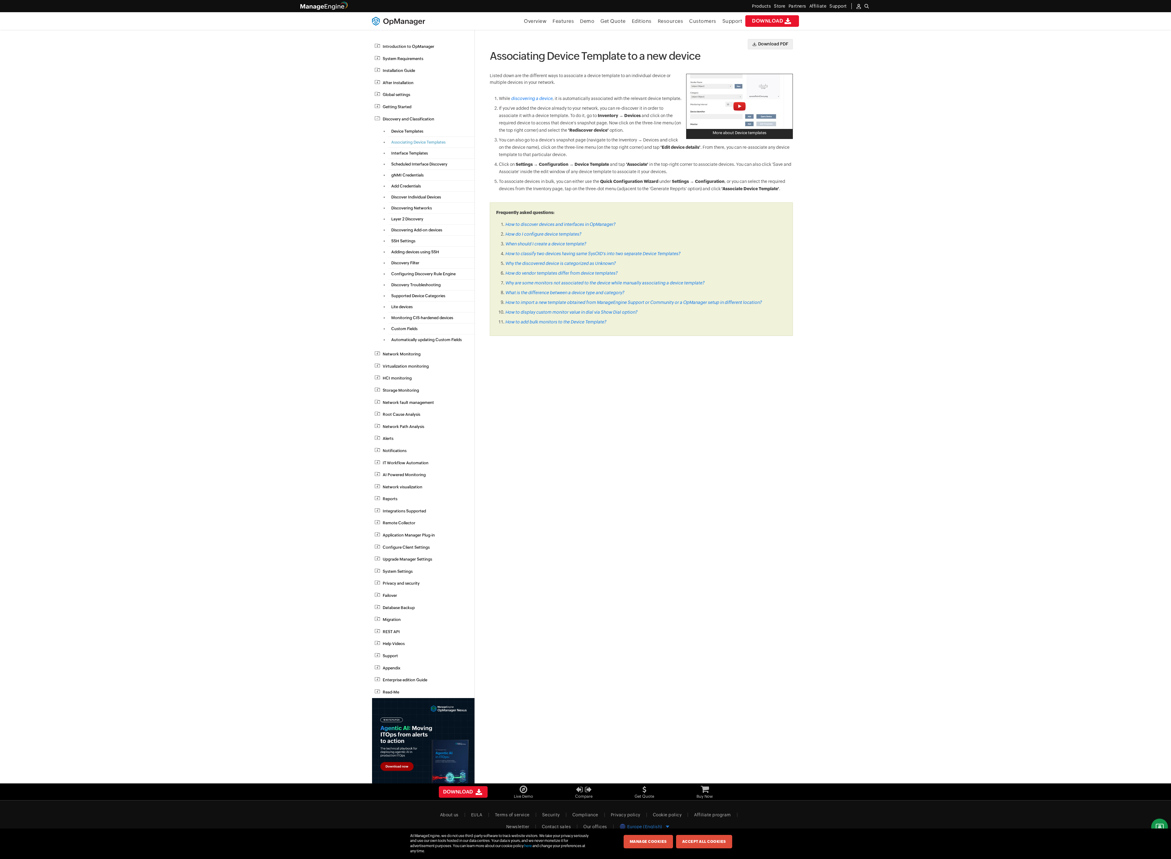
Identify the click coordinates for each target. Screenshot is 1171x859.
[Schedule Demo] (1159, 827)
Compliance (585, 815)
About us (449, 815)
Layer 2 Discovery (407, 219)
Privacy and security (401, 583)
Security (551, 815)
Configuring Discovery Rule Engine (423, 274)
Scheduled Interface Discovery (419, 164)
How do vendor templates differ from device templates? (561, 273)
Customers (702, 21)
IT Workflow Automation (405, 463)
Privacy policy (625, 815)
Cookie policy (667, 815)
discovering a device (532, 98)
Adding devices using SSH (415, 252)
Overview (535, 21)
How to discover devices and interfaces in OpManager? (560, 224)
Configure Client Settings (406, 547)
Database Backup (399, 607)
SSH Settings (403, 241)
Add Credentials (406, 186)
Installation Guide (399, 70)
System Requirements (403, 58)
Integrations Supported (404, 511)
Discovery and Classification (408, 119)
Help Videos (394, 643)
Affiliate (818, 6)
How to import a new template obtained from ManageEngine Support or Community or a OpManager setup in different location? (633, 302)
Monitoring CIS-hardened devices (422, 317)
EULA (476, 815)
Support (732, 21)
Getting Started (397, 107)
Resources (670, 21)
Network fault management (408, 402)
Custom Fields (404, 328)
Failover (390, 595)
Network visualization (402, 487)
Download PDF (773, 43)
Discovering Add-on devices (416, 230)
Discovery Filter (405, 263)
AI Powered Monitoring (404, 474)
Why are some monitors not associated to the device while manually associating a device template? (604, 282)
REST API (391, 631)
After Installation (398, 82)
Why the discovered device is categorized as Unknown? (560, 263)
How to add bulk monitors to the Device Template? (555, 321)
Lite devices (402, 307)
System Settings (398, 571)
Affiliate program (712, 815)
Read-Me (391, 692)
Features (563, 21)
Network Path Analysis (403, 426)
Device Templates (407, 131)
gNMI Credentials (407, 175)
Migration (392, 619)
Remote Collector (399, 523)
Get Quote (613, 21)
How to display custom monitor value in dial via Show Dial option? (571, 312)
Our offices (595, 827)
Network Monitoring (402, 354)
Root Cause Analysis (401, 414)
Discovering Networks (411, 208)
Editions (642, 21)
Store (780, 6)
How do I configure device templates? (543, 234)
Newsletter (517, 827)
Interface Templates (409, 153)
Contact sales (556, 827)
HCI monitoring (397, 378)
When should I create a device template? (545, 243)
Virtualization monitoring (406, 366)
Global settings (396, 94)
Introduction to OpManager (408, 46)
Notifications (394, 450)
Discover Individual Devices (416, 197)
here (528, 846)
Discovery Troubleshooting (416, 285)
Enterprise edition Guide (405, 680)
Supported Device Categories (418, 296)
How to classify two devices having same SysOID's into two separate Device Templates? (592, 253)
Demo (587, 21)
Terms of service (512, 815)
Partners (797, 6)
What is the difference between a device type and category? (564, 292)
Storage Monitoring (401, 390)
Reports (390, 499)
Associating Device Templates (418, 142)
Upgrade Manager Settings (407, 559)
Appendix (391, 668)
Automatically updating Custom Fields (426, 339)
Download (767, 21)
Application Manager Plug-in (409, 535)
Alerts (388, 438)
